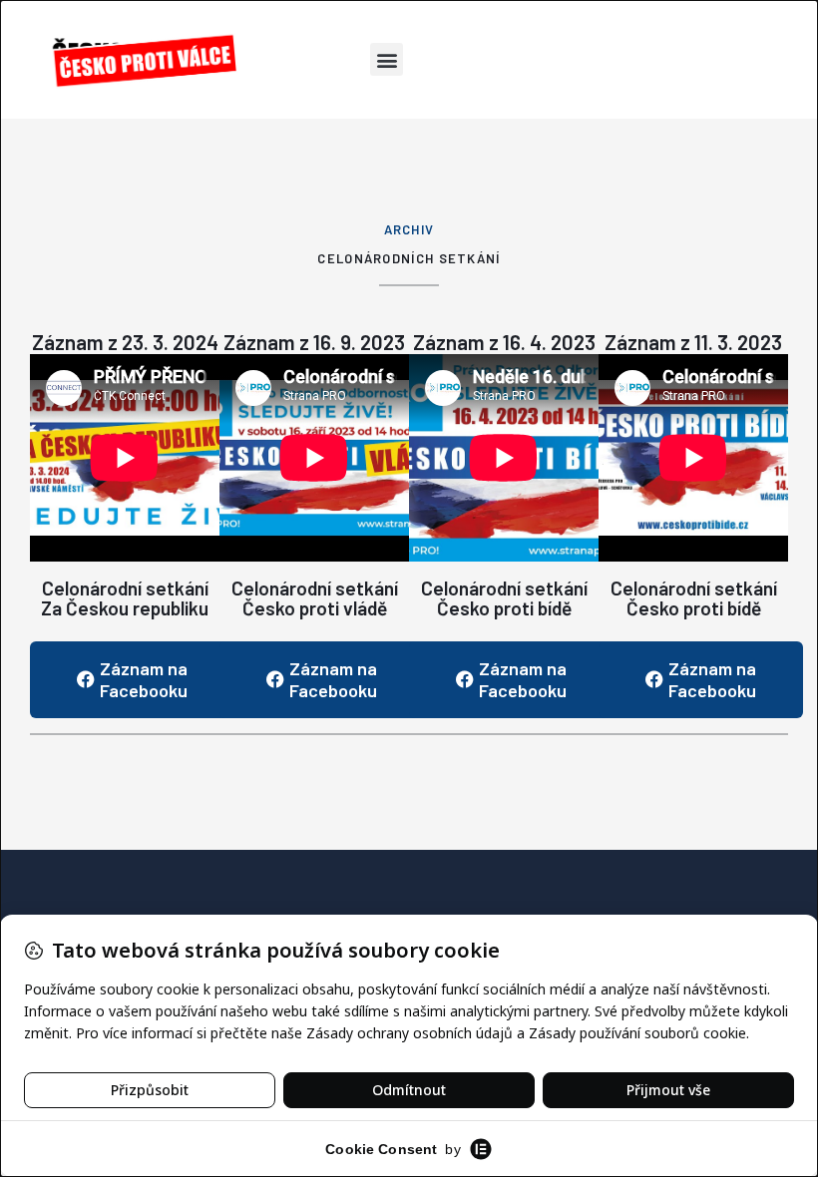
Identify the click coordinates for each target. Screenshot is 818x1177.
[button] (386, 59)
